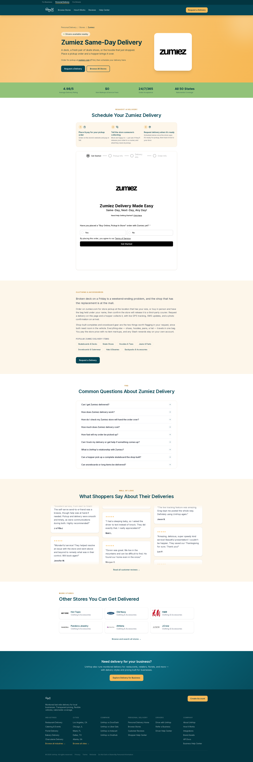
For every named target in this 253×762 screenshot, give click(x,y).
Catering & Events (53, 727)
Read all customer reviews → (126, 570)
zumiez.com (83, 60)
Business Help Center (192, 743)
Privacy (77, 755)
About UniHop (189, 722)
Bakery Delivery (52, 735)
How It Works (79, 10)
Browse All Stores (98, 69)
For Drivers (76, 2)
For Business (47, 2)
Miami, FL (77, 731)
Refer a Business (163, 727)
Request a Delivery (197, 10)
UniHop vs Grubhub (109, 735)
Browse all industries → (55, 743)
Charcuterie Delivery (54, 739)
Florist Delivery (51, 731)
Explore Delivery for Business (126, 678)
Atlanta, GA (77, 739)
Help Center (104, 10)
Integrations (188, 731)
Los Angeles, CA (80, 722)
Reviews (92, 10)
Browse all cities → (81, 743)
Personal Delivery (62, 2)
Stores (82, 27)
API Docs (187, 739)
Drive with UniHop (163, 722)
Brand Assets (189, 735)
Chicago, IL (77, 727)
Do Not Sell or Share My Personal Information (115, 755)
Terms (84, 755)
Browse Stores (64, 10)
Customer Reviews (136, 731)
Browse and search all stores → (126, 639)
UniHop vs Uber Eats (109, 727)
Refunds (93, 755)
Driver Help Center (164, 731)
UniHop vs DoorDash (110, 722)
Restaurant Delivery (53, 722)
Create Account (197, 698)
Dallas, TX (77, 735)
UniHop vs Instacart (109, 731)
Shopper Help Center (137, 735)
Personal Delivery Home (138, 722)
